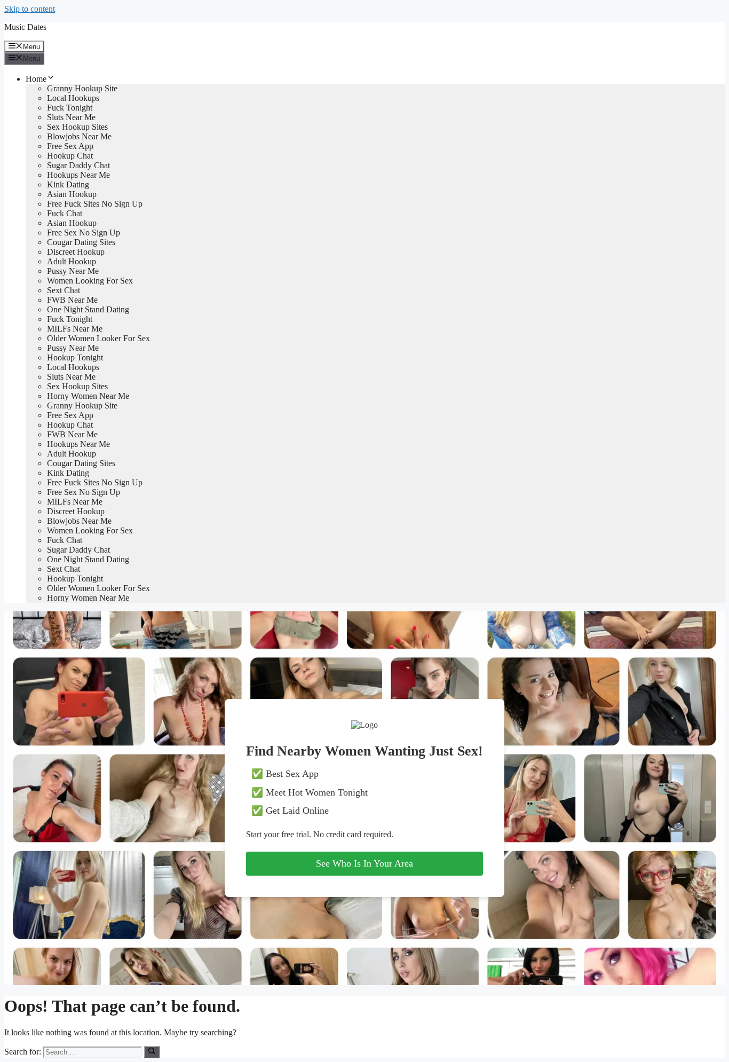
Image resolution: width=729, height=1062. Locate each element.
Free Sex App (70, 146)
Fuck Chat (64, 213)
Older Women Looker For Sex (98, 338)
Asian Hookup (72, 194)
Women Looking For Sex (90, 280)
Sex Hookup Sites (77, 126)
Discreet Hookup (76, 251)
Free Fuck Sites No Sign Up (94, 203)
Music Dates (25, 27)
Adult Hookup (71, 261)
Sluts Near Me (71, 117)
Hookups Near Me (78, 174)
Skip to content (29, 8)
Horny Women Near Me (88, 395)
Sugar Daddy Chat (78, 165)
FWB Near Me (72, 299)
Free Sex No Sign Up (83, 232)
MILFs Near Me (74, 328)
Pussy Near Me (73, 271)
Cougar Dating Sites (81, 242)
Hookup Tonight (75, 357)
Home (36, 78)
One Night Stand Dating (88, 309)
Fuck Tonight (69, 107)
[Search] (152, 1052)
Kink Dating (68, 184)
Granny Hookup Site (82, 88)
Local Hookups (73, 98)
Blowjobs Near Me (79, 136)
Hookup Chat (70, 155)
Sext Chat (63, 290)
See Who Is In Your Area (364, 863)
